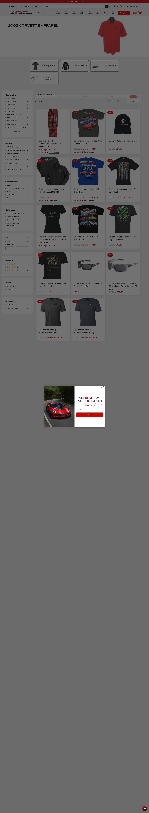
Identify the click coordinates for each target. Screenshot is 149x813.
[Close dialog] (102, 387)
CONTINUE (89, 414)
